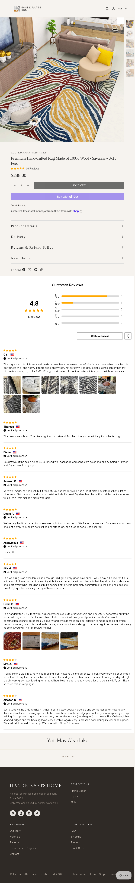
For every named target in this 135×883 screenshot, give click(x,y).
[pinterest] (35, 270)
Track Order (77, 848)
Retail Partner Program (23, 848)
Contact (14, 853)
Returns (74, 842)
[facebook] (23, 270)
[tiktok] (37, 813)
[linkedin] (21, 813)
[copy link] (41, 270)
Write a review (97, 336)
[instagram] (29, 813)
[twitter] (29, 270)
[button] (9, 8)
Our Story (15, 830)
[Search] (104, 8)
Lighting (74, 796)
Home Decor (77, 790)
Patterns (14, 842)
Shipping (75, 836)
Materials (15, 836)
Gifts (72, 802)
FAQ (72, 830)
